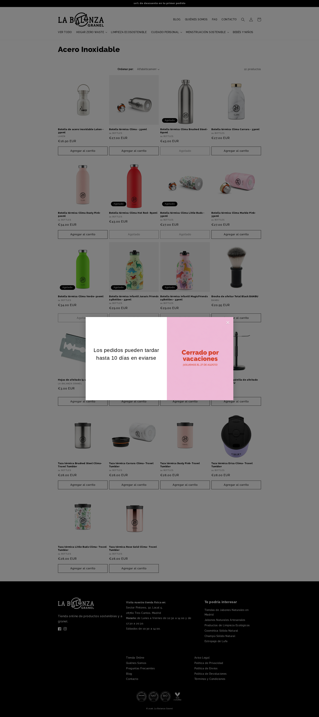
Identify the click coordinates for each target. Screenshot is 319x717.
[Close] (228, 323)
